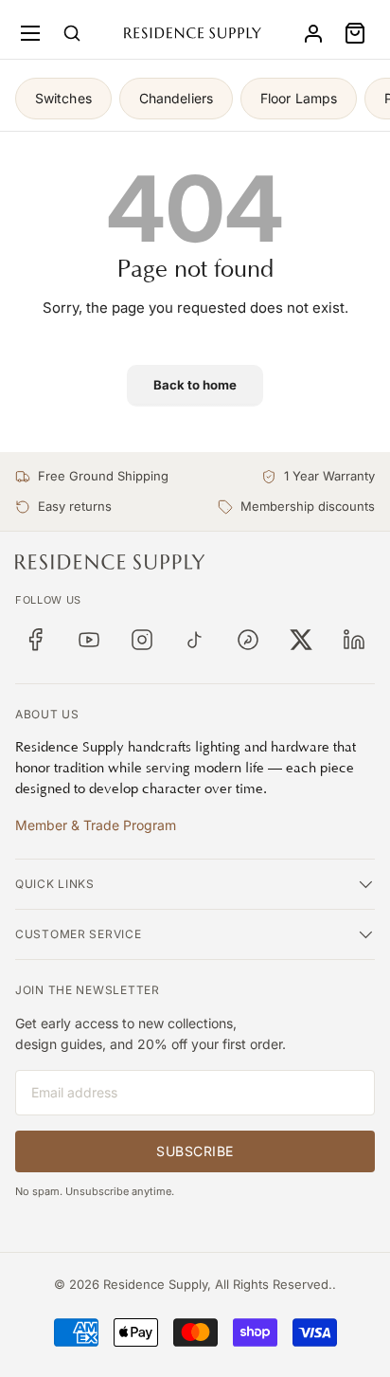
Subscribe (195, 1151)
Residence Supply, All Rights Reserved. (217, 1284)
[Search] (72, 33)
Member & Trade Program (95, 825)
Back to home (195, 384)
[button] (355, 33)
